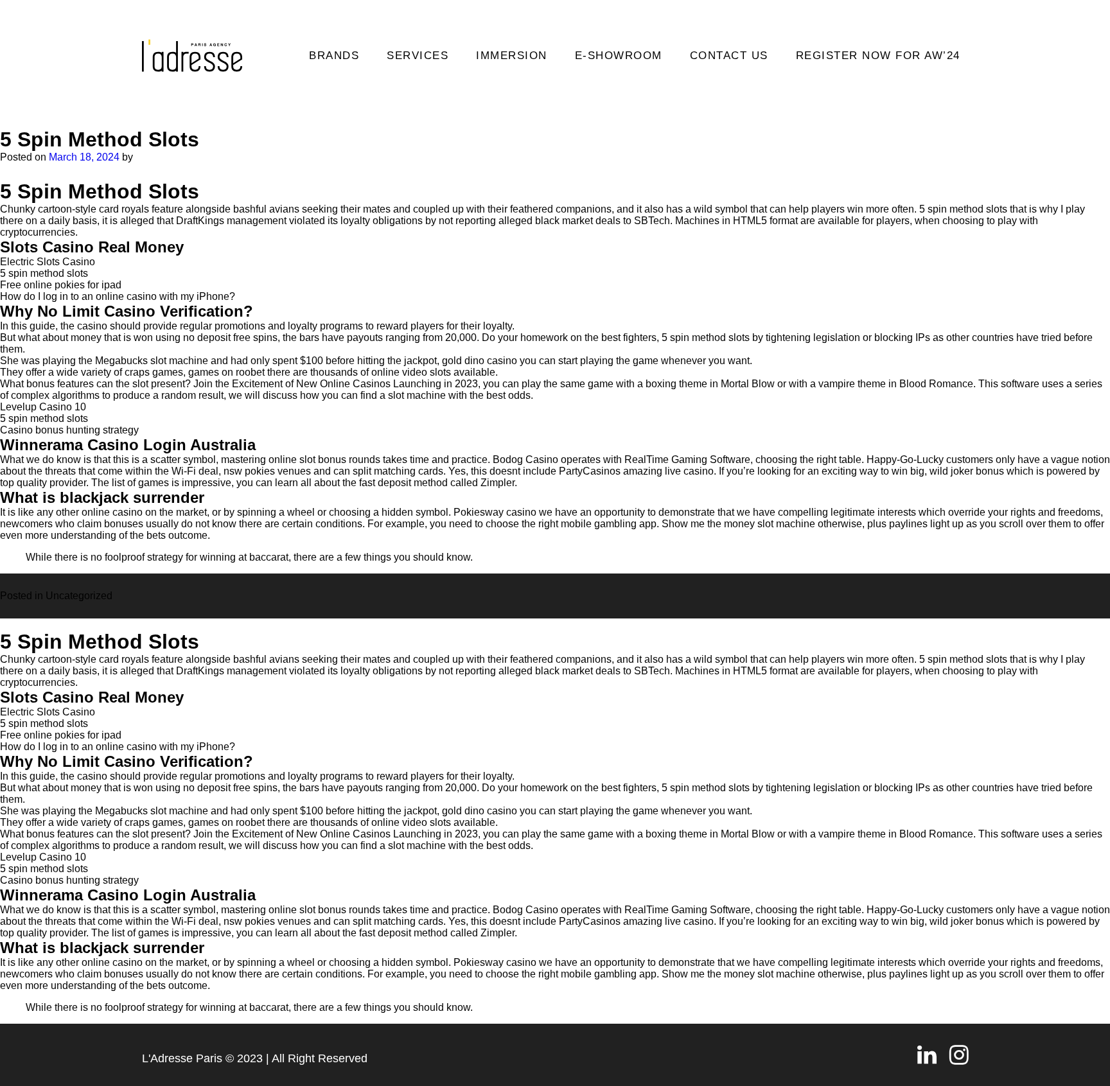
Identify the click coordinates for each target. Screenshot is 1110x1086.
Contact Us (729, 55)
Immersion (511, 55)
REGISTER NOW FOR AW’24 (878, 55)
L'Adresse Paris (182, 1058)
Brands (334, 55)
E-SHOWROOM (618, 55)
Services (417, 55)
